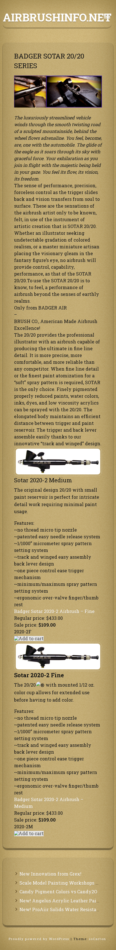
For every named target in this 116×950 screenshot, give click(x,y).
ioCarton (97, 939)
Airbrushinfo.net (57, 17)
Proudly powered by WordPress (40, 939)
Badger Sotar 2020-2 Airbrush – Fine (54, 611)
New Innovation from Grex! (50, 874)
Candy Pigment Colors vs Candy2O (58, 892)
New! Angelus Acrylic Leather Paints (61, 901)
